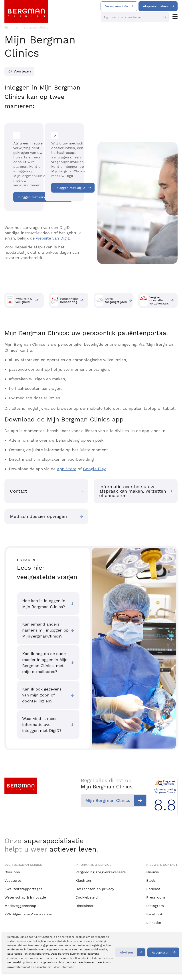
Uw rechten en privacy (94, 889)
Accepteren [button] (160, 952)
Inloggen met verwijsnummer (40, 197)
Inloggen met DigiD (70, 187)
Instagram (155, 906)
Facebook (154, 914)
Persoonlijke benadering (69, 300)
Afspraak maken (155, 6)
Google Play (94, 468)
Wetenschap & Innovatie (25, 897)
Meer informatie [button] (63, 967)
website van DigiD (53, 238)
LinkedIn (153, 922)
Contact (18, 491)
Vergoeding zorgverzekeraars (100, 872)
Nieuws (152, 872)
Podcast (153, 889)
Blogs (151, 880)
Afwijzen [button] (126, 952)
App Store (66, 468)
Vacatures (13, 880)
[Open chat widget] (173, 963)
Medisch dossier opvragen (38, 516)
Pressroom (155, 897)
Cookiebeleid (86, 897)
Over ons (12, 872)
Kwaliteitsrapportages (23, 889)
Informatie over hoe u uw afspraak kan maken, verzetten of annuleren (132, 491)
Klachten (83, 880)
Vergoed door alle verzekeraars (159, 300)
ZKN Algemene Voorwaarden (28, 914)
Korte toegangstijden (116, 300)
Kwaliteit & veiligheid (24, 300)
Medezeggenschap (20, 906)
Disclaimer (84, 906)
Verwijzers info (116, 6)
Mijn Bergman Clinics (107, 800)
